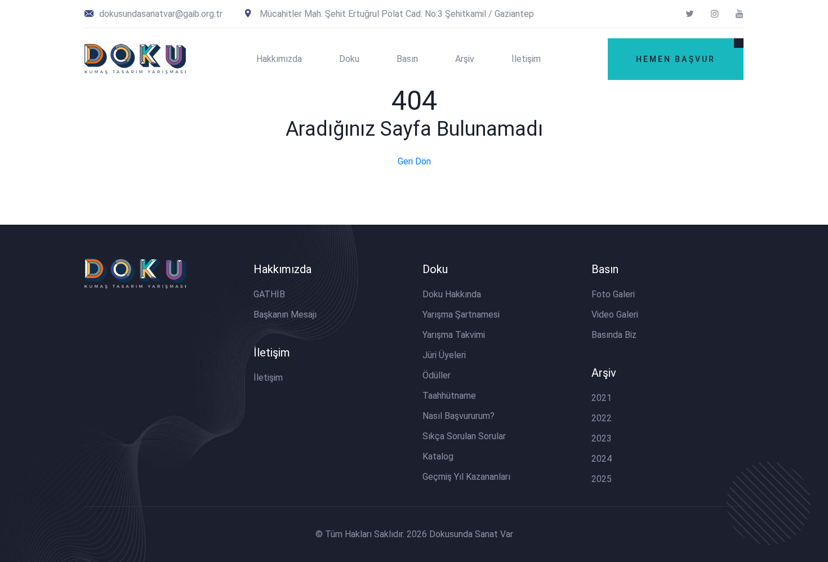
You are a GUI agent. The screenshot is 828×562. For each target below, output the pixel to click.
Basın (407, 58)
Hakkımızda (279, 58)
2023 (601, 438)
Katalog (437, 456)
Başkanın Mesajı (285, 314)
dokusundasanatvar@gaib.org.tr (159, 13)
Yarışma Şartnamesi (461, 314)
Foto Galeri (613, 294)
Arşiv (464, 58)
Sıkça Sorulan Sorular (464, 436)
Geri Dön (414, 161)
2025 (601, 479)
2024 (601, 458)
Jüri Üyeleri (444, 355)
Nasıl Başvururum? (458, 416)
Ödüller (436, 375)
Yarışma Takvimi (453, 334)
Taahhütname (449, 395)
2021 (601, 397)
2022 (601, 418)
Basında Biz (613, 334)
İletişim (526, 58)
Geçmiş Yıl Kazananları (466, 476)
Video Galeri (614, 314)
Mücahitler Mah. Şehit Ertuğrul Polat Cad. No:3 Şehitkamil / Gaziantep (395, 13)
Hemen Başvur (675, 59)
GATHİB (269, 294)
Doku (349, 58)
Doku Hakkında (451, 294)
